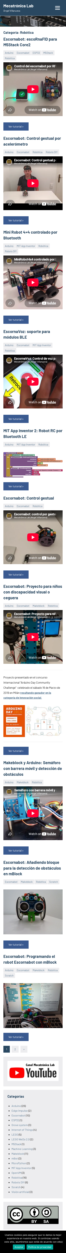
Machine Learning (22, 1148)
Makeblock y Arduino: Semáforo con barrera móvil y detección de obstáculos (32, 768)
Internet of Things (22, 1129)
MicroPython (19, 1163)
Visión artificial (20, 1191)
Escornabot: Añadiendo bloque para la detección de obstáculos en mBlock (32, 868)
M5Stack (48, 52)
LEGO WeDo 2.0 (21, 1139)
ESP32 (36, 52)
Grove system (20, 1125)
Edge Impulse (20, 1110)
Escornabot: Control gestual (28, 497)
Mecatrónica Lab (18, 5)
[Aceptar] (61, 1242)
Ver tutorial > (16, 126)
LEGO (15, 1134)
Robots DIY (52, 152)
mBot (15, 1158)
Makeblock (39, 605)
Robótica (10, 58)
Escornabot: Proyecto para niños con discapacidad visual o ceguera (32, 592)
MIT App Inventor (26, 245)
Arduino (9, 52)
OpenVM (16, 1172)
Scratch (53, 881)
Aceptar (19, 1247)
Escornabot (23, 52)
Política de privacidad (39, 1247)
